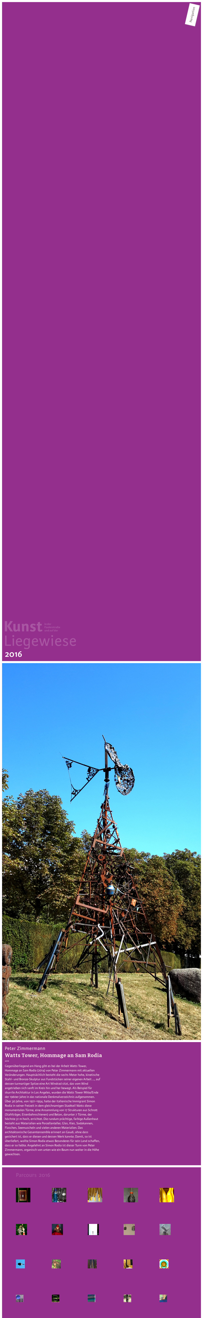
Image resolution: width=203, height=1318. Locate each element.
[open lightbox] (101, 851)
